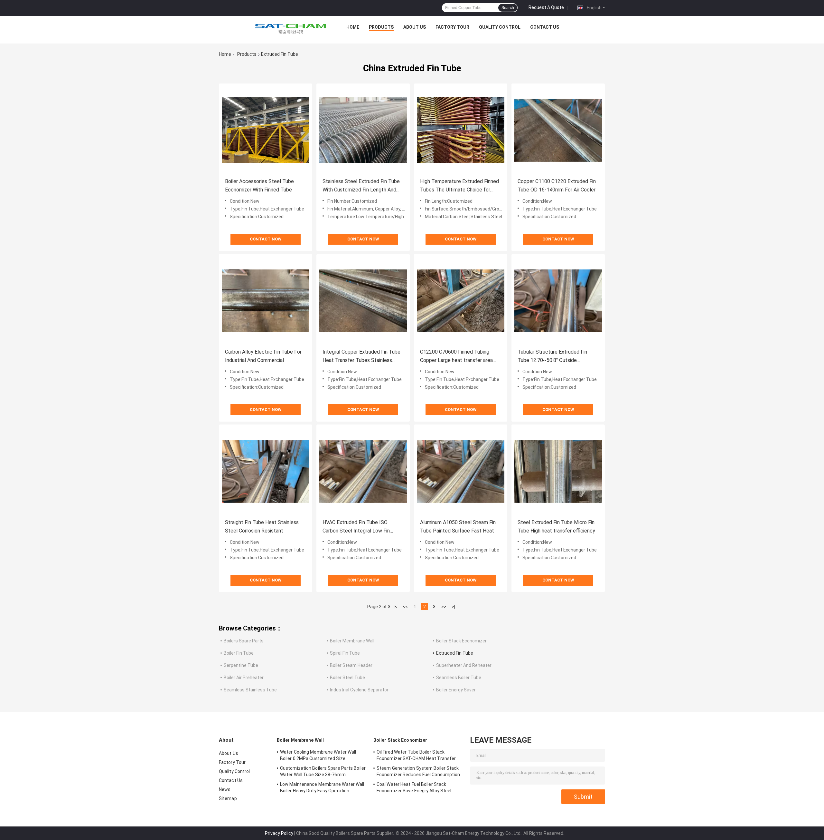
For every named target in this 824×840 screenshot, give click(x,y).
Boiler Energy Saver (456, 689)
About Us (414, 27)
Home (352, 27)
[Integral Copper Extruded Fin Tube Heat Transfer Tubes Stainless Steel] (363, 301)
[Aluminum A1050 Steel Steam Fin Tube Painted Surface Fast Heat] (460, 471)
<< (405, 606)
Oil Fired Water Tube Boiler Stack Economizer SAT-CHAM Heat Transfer (416, 755)
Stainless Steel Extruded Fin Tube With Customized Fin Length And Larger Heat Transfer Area (361, 186)
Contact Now (265, 239)
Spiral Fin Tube (345, 653)
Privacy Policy (279, 833)
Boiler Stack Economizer (461, 640)
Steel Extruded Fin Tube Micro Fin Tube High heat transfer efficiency (556, 526)
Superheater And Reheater (464, 665)
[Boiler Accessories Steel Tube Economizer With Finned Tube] (265, 130)
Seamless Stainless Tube (250, 689)
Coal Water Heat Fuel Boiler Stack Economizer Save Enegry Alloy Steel (414, 787)
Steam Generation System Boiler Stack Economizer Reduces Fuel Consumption (418, 771)
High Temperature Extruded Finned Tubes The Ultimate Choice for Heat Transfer (459, 186)
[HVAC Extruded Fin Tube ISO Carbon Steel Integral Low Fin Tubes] (363, 471)
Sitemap (228, 798)
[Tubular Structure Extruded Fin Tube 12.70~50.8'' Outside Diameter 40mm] (558, 301)
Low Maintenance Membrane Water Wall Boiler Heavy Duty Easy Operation (322, 787)
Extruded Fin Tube (454, 653)
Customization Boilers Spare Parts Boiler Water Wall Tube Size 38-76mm (323, 771)
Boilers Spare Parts (244, 640)
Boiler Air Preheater (244, 677)
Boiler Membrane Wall (352, 640)
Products (381, 27)
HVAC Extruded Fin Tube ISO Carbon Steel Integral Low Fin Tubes (356, 527)
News (224, 789)
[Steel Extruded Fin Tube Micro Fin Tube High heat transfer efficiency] (558, 471)
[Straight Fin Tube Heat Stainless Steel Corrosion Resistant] (265, 471)
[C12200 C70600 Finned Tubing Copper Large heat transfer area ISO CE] (460, 301)
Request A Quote (546, 7)
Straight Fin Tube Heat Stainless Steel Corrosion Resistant (262, 526)
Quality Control (499, 27)
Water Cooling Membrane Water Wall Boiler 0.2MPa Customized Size (318, 755)
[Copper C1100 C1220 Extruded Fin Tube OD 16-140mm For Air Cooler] (558, 130)
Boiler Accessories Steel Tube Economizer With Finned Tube (259, 185)
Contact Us (544, 27)
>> (443, 606)
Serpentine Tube (241, 665)
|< (395, 606)
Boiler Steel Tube (347, 677)
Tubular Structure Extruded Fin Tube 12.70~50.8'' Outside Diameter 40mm (552, 357)
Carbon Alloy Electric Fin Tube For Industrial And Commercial (263, 356)
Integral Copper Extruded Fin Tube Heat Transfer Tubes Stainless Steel (361, 357)
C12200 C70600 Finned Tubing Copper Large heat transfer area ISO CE (456, 357)
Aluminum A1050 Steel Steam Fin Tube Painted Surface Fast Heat (458, 526)
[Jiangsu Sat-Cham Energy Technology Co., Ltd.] (290, 28)
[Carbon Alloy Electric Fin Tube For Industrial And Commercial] (265, 301)
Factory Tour (452, 27)
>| (453, 606)
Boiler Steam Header (351, 665)
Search (507, 7)
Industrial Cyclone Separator (359, 689)
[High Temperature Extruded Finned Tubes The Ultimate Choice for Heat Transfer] (460, 130)
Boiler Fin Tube (239, 653)
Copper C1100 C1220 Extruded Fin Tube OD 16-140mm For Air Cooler (557, 185)
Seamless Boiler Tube (458, 677)
